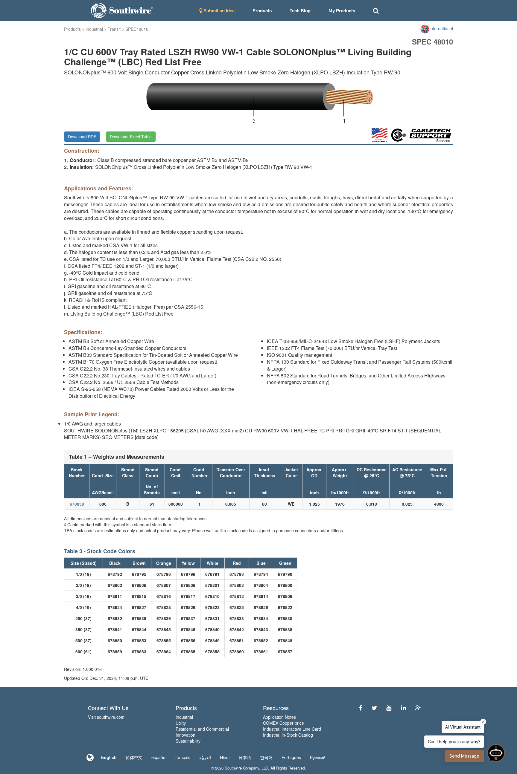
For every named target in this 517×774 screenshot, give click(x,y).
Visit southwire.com (106, 717)
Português (291, 757)
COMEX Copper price (283, 723)
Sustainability (188, 741)
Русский (318, 757)
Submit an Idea (218, 10)
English (109, 757)
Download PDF (82, 137)
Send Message (464, 755)
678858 (77, 504)
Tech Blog (300, 10)
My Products (342, 10)
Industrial (94, 29)
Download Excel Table (131, 137)
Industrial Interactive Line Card (292, 729)
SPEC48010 (136, 29)
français (182, 757)
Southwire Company (242, 768)
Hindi (224, 757)
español (158, 757)
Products (72, 29)
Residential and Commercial (202, 729)
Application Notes (279, 717)
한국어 (266, 757)
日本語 (244, 757)
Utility (181, 723)
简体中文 (134, 757)
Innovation (185, 735)
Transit (114, 29)
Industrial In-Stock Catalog (288, 735)
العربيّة (205, 757)
